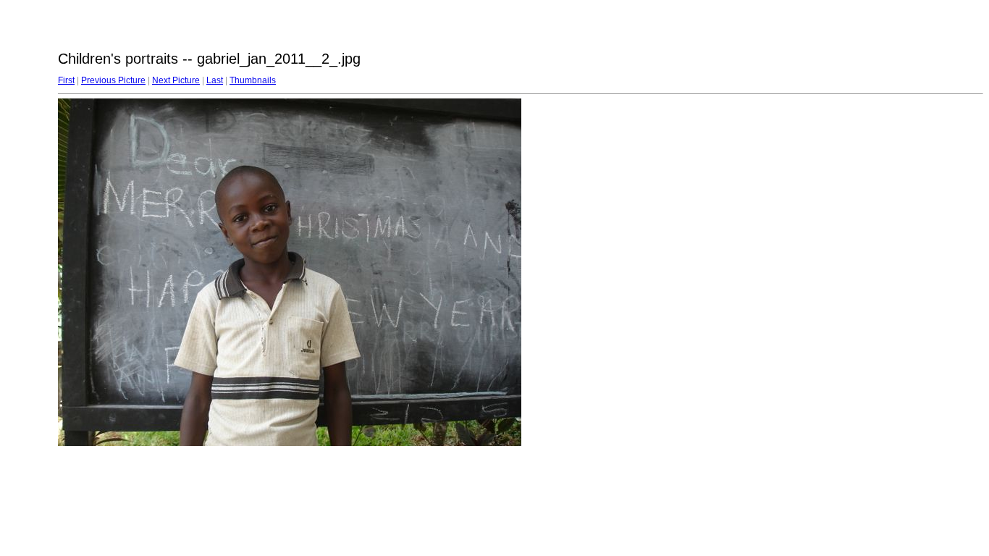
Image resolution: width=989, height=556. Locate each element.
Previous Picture (113, 80)
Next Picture (176, 80)
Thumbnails (253, 80)
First (66, 80)
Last (214, 80)
